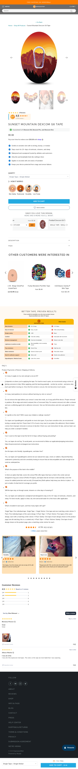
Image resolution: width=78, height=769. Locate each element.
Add (12, 225)
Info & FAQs (14, 703)
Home (10, 25)
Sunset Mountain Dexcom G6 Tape (35, 124)
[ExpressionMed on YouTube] (16, 684)
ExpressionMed (18, 751)
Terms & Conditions (18, 732)
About (11, 689)
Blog (10, 708)
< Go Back (39, 22)
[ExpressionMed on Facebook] (10, 684)
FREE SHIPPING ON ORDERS (39, 2)
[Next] (66, 57)
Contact (12, 713)
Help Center (14, 722)
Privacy (12, 737)
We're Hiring (14, 746)
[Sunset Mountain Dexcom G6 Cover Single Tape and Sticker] (39, 57)
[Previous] (11, 57)
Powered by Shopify (14, 753)
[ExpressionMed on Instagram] (20, 684)
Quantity (11, 173)
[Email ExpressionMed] (26, 684)
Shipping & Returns (18, 727)
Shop (10, 699)
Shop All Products (19, 25)
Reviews (12, 694)
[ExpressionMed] (39, 6)
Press (11, 718)
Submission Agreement (19, 742)
